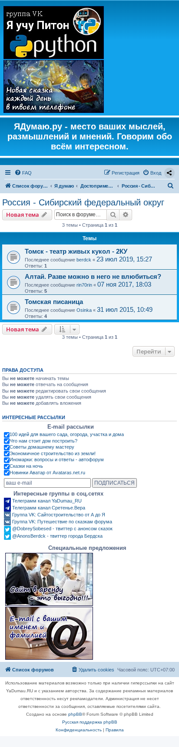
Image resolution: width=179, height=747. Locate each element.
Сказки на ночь (26, 466)
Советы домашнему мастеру (42, 447)
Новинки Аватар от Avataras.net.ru (47, 472)
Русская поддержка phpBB (89, 722)
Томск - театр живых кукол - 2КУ (76, 251)
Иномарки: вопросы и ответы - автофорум (57, 459)
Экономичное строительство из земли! (53, 453)
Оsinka (84, 310)
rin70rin (84, 285)
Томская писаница (54, 301)
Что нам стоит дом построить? (43, 440)
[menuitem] (23, 173)
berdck (83, 259)
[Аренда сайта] (49, 579)
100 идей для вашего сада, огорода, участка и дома (67, 434)
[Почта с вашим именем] (49, 633)
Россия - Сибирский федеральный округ (83, 202)
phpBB (75, 714)
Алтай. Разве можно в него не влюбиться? (93, 276)
